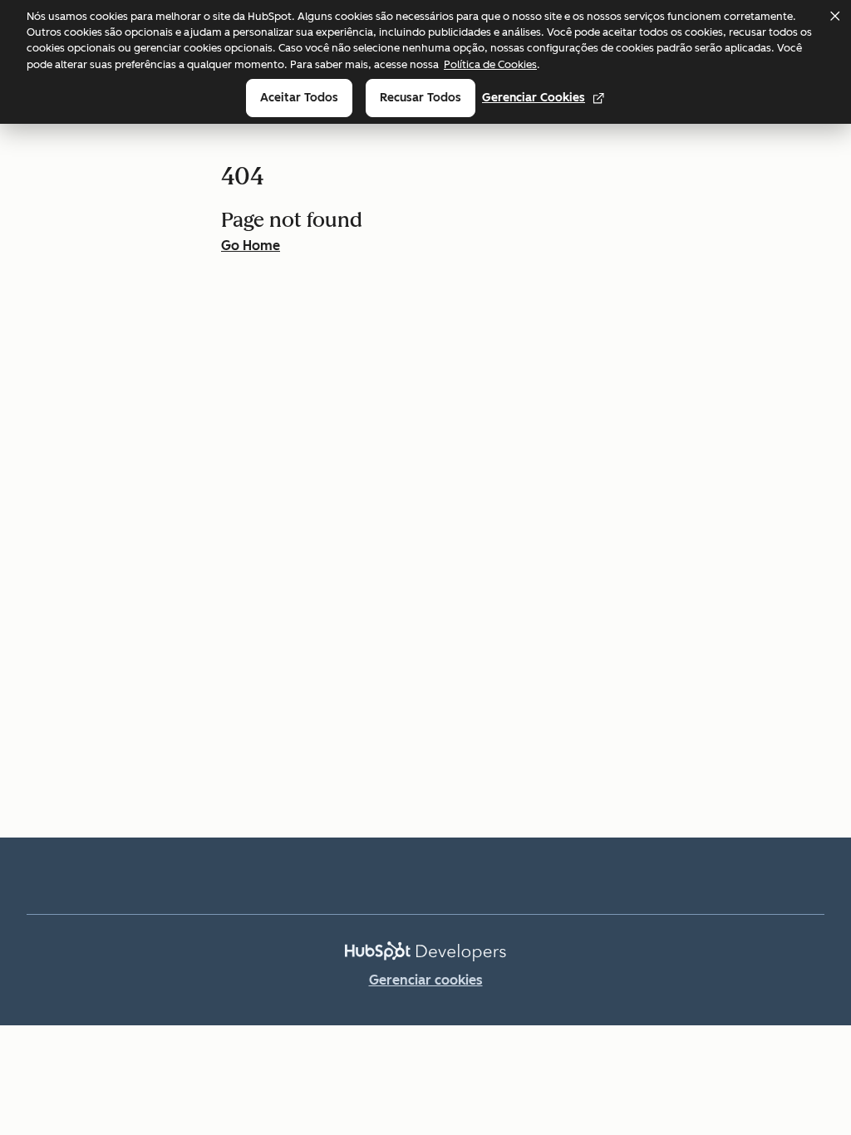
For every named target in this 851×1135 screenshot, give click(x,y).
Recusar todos (420, 98)
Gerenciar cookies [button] (426, 980)
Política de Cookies (490, 64)
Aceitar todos (299, 98)
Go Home (250, 245)
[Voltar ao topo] (809, 827)
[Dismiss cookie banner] (834, 16)
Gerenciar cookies (533, 98)
